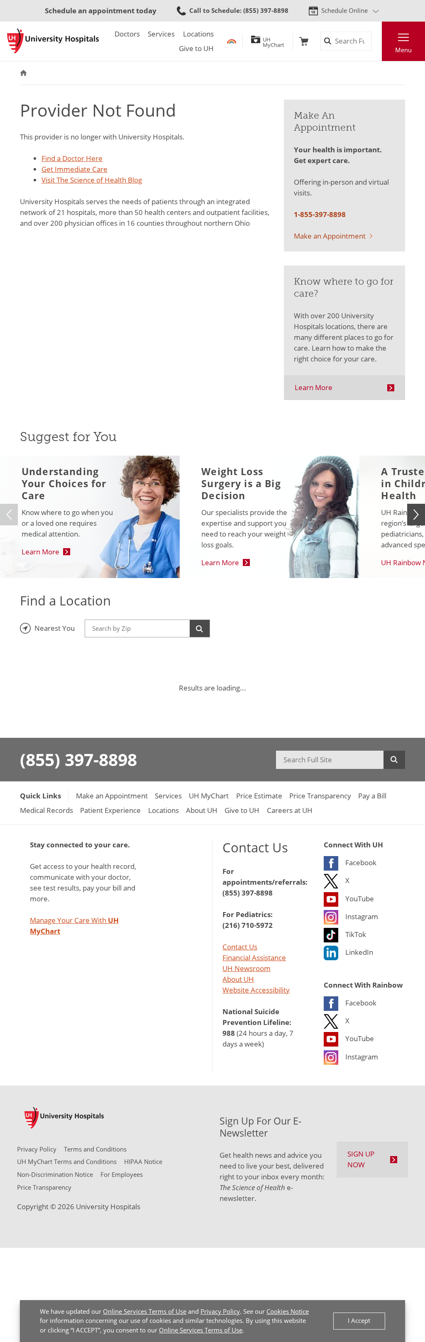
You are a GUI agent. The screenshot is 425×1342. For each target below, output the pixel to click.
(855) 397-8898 (78, 759)
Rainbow (231, 41)
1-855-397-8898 (320, 214)
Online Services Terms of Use (144, 1311)
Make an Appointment (330, 236)
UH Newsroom (246, 968)
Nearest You (54, 628)
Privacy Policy (220, 1311)
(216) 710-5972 (247, 925)
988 (228, 1033)
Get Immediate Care (74, 169)
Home (23, 73)
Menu (403, 50)
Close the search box (376, 41)
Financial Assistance (254, 957)
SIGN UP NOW (360, 1159)
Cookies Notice (287, 1311)
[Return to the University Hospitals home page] (53, 41)
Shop (303, 41)
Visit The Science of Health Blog (92, 180)
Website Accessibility (256, 990)
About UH (238, 979)
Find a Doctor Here (72, 158)
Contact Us (239, 947)
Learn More (313, 387)
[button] (416, 514)
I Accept (359, 1321)
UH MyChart (273, 41)
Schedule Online (344, 11)
